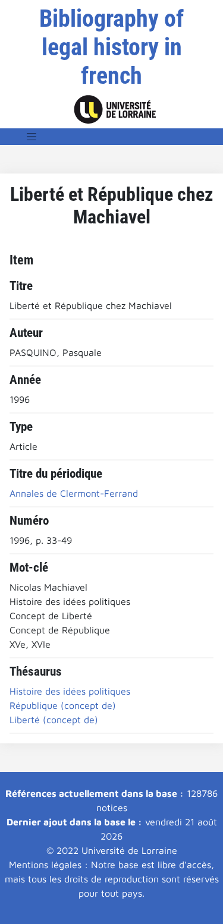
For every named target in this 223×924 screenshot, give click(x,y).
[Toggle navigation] (31, 136)
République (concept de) (63, 705)
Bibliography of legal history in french (111, 47)
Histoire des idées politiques (70, 691)
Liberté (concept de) (54, 719)
